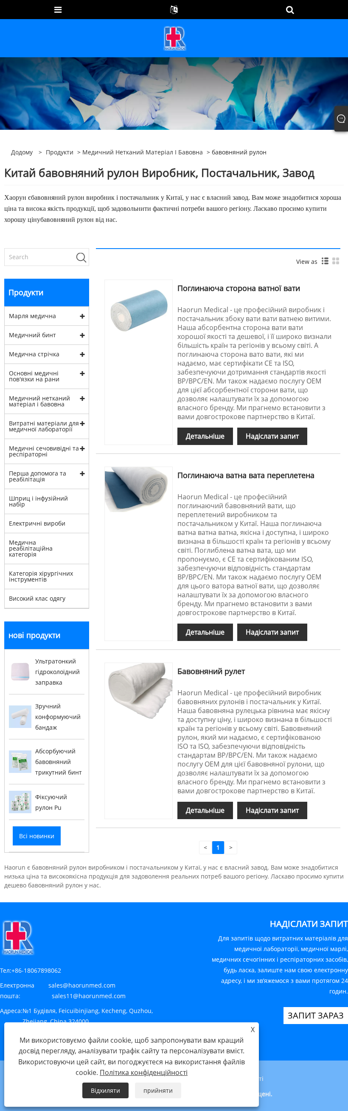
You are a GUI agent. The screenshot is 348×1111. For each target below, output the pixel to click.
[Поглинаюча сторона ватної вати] (138, 308)
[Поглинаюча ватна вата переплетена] (138, 489)
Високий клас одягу (37, 598)
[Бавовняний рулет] (138, 691)
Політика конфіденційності (144, 1072)
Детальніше (205, 436)
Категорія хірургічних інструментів (41, 576)
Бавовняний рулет (211, 671)
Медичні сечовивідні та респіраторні (44, 451)
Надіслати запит (272, 436)
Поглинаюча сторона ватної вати (238, 288)
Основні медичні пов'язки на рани (34, 376)
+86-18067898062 (36, 970)
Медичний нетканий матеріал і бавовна (142, 152)
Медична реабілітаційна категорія (31, 548)
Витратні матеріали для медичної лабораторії (44, 426)
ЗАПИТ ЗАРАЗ (316, 1015)
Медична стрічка (34, 354)
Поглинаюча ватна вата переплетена (245, 475)
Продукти (59, 152)
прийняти (158, 1090)
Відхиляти (105, 1090)
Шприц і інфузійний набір (38, 501)
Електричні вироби (37, 523)
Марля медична (32, 316)
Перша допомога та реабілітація (37, 476)
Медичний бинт (32, 335)
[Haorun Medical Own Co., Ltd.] (175, 38)
